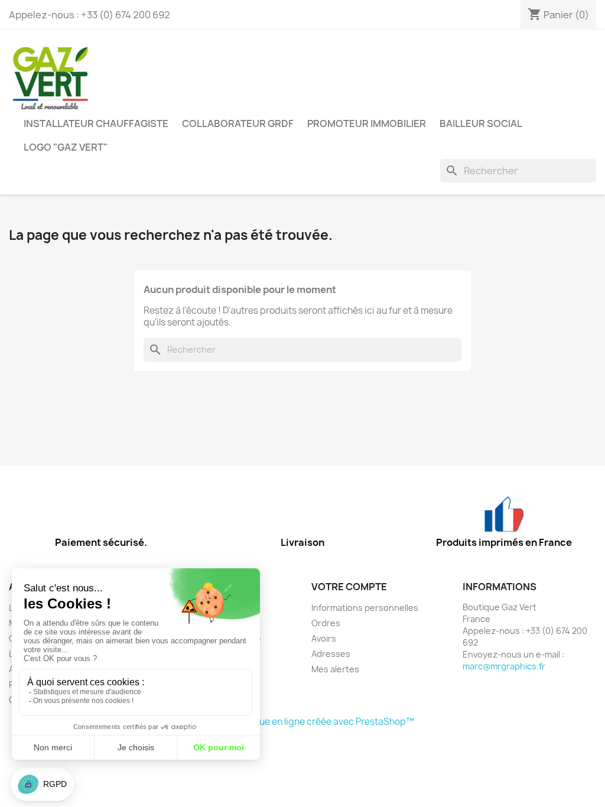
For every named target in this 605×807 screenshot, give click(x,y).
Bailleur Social (481, 123)
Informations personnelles (364, 607)
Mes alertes (335, 669)
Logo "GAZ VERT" (66, 147)
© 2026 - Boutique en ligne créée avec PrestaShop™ (302, 721)
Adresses (330, 653)
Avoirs (323, 638)
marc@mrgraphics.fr (504, 666)
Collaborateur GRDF (238, 123)
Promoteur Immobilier (366, 123)
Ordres (325, 623)
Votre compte (349, 586)
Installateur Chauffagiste (96, 123)
